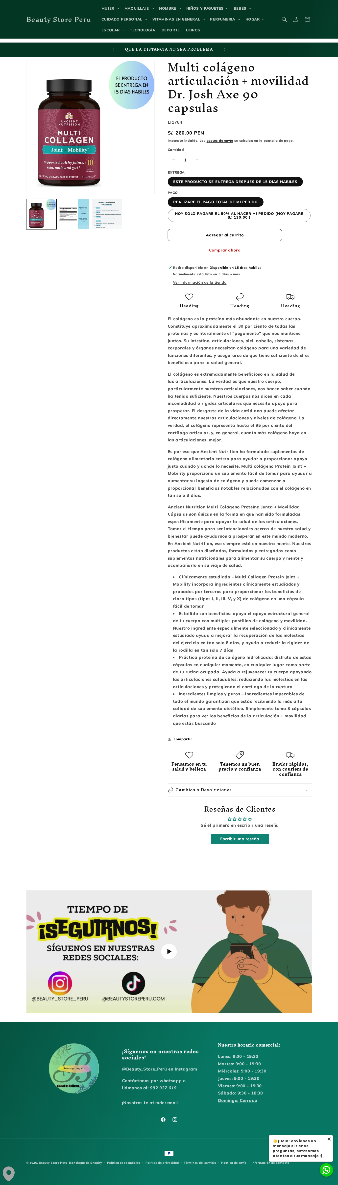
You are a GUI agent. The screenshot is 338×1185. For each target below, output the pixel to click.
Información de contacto (271, 1162)
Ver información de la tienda (200, 282)
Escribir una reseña (239, 838)
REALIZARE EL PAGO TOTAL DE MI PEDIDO (215, 202)
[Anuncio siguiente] (224, 50)
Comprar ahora (225, 250)
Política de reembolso (123, 1162)
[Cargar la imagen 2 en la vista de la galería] (74, 214)
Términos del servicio (200, 1162)
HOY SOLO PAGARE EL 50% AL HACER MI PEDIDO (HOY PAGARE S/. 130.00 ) (239, 215)
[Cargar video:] (169, 951)
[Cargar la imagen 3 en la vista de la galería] (107, 214)
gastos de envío (220, 140)
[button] (109, 8)
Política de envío (234, 1162)
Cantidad (176, 149)
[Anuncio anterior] (113, 50)
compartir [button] (183, 739)
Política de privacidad (162, 1162)
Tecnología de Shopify (85, 1162)
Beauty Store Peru (53, 1162)
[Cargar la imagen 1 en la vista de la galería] (41, 214)
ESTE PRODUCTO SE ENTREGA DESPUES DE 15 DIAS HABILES (235, 181)
